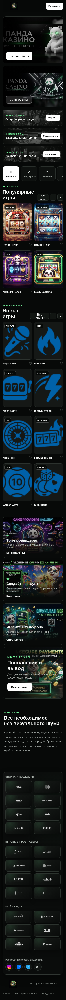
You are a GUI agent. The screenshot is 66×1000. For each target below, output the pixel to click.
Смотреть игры (19, 99)
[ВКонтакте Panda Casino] (19, 967)
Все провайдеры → (16, 553)
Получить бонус (19, 56)
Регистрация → (14, 596)
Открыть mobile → (16, 639)
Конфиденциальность (26, 993)
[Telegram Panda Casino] (28, 967)
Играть (17, 237)
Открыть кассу (19, 687)
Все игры (43, 197)
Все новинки (39, 316)
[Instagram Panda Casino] (9, 967)
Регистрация (54, 6)
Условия (7, 993)
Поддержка (48, 993)
